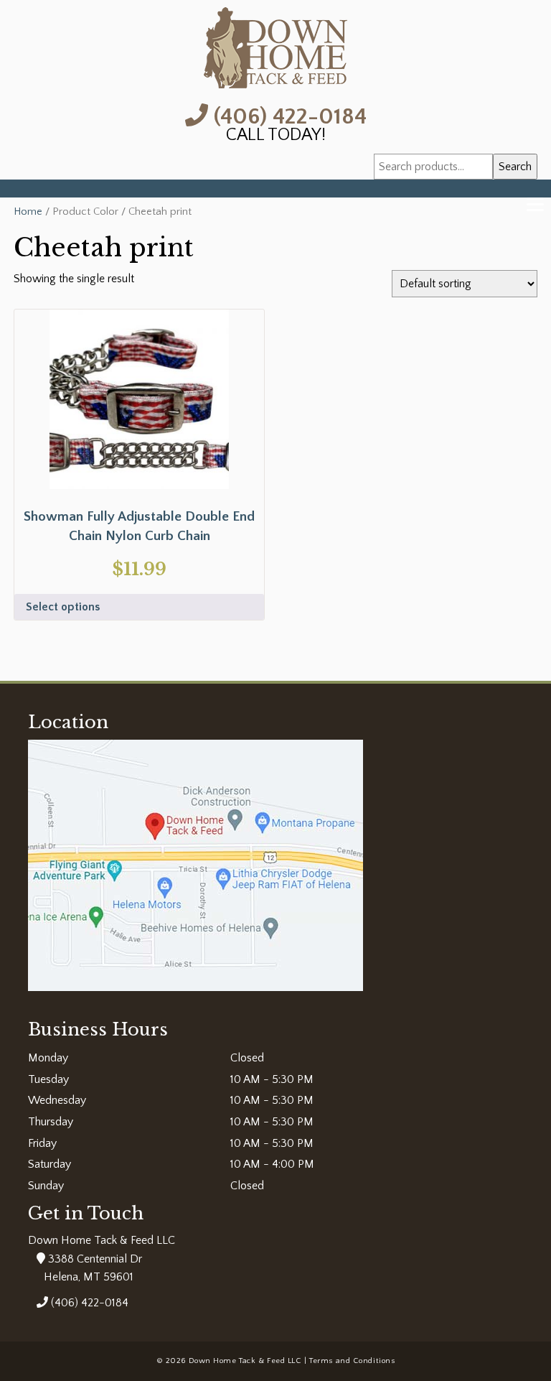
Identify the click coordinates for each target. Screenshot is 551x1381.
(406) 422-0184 (287, 115)
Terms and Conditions (352, 1361)
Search (515, 166)
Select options (63, 606)
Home (28, 212)
